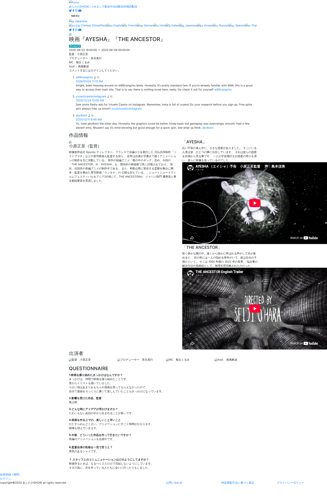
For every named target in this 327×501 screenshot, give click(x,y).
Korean (208, 25)
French (132, 25)
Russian (223, 25)
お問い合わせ (174, 482)
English (118, 25)
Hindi (162, 25)
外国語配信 (130, 6)
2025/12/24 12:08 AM (90, 100)
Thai (254, 25)
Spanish (239, 25)
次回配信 (118, 6)
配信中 (109, 6)
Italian (175, 25)
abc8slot (81, 115)
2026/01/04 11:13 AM (89, 81)
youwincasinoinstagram (91, 96)
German (148, 25)
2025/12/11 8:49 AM (89, 119)
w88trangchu (84, 77)
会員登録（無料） (11, 474)
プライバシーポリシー (290, 482)
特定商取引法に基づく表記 (237, 482)
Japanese (80, 21)
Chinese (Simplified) (93, 25)
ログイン (5, 478)
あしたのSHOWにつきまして (87, 6)
